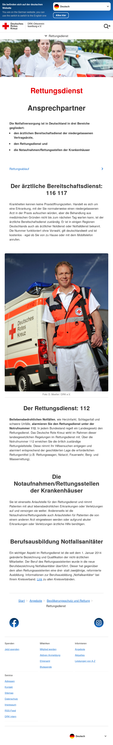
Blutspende (46, 667)
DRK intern (10, 716)
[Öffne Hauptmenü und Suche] (107, 26)
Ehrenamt (45, 661)
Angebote (80, 649)
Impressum (10, 704)
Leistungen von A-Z (85, 661)
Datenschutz (11, 698)
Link (39, 579)
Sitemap (9, 693)
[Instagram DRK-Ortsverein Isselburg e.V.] (99, 622)
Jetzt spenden (12, 649)
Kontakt (9, 687)
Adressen (10, 681)
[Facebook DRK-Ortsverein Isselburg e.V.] (14, 622)
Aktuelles (80, 655)
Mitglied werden (48, 649)
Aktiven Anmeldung (50, 655)
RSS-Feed (10, 710)
